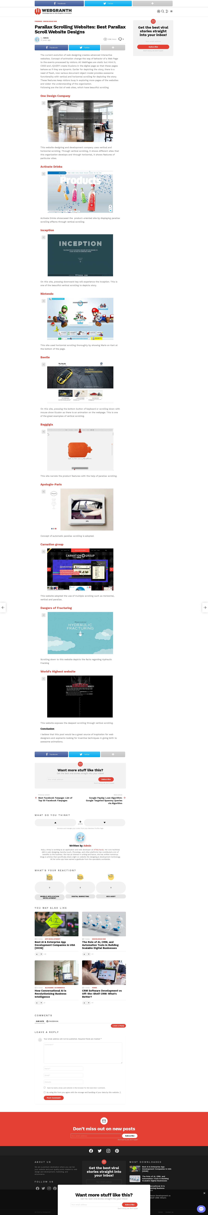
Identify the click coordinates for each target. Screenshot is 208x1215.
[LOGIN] (158, 11)
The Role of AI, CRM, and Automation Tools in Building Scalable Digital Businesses (100, 945)
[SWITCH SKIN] (166, 11)
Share (44, 103)
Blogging (49, 988)
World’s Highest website (57, 671)
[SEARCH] (162, 11)
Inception (47, 230)
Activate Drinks (51, 166)
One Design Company (55, 96)
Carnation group (51, 544)
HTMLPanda (99, 850)
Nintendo (46, 293)
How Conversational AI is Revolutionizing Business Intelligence (50, 993)
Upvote (55, 822)
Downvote (104, 822)
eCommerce (60, 988)
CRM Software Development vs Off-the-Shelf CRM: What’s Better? (102, 993)
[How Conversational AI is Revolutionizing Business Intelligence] (56, 972)
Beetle (45, 357)
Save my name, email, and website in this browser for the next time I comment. (76, 1088)
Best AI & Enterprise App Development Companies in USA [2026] (55, 945)
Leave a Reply (118, 1026)
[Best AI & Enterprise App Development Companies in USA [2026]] (56, 924)
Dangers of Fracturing (56, 608)
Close (204, 1193)
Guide (94, 988)
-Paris (51, 484)
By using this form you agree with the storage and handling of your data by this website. (84, 1092)
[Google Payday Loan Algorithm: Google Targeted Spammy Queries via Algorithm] (205, 607)
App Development (52, 939)
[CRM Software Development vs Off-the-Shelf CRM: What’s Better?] (104, 972)
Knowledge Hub (99, 939)
